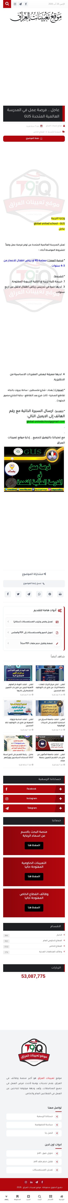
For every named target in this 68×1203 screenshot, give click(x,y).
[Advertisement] (34, 68)
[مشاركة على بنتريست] (50, 594)
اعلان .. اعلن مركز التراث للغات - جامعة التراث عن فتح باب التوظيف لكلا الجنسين (50, 688)
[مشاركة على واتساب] (39, 594)
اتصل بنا (49, 1133)
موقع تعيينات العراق (32, 1188)
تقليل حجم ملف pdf (43, 1162)
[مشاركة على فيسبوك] (8, 594)
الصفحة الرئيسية (54, 132)
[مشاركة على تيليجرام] (29, 594)
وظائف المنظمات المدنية (50, 952)
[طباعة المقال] (60, 594)
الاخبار (59, 935)
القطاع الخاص (55, 946)
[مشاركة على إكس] (18, 594)
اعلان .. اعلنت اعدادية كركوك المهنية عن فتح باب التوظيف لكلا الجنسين (19, 723)
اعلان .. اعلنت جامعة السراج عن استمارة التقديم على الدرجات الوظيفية (51, 723)
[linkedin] (31, 1182)
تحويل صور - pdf (45, 1153)
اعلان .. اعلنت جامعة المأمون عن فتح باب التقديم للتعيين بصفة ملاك (51, 758)
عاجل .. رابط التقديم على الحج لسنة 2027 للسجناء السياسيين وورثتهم (18, 756)
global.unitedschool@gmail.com (46, 422)
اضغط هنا (34, 845)
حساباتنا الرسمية (45, 1116)
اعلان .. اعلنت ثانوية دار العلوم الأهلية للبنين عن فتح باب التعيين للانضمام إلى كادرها (19, 688)
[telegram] (36, 1182)
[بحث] (7, 4)
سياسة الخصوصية (44, 1125)
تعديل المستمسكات (43, 1170)
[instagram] (26, 1182)
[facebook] (42, 1182)
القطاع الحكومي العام (52, 941)
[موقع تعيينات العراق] (35, 18)
